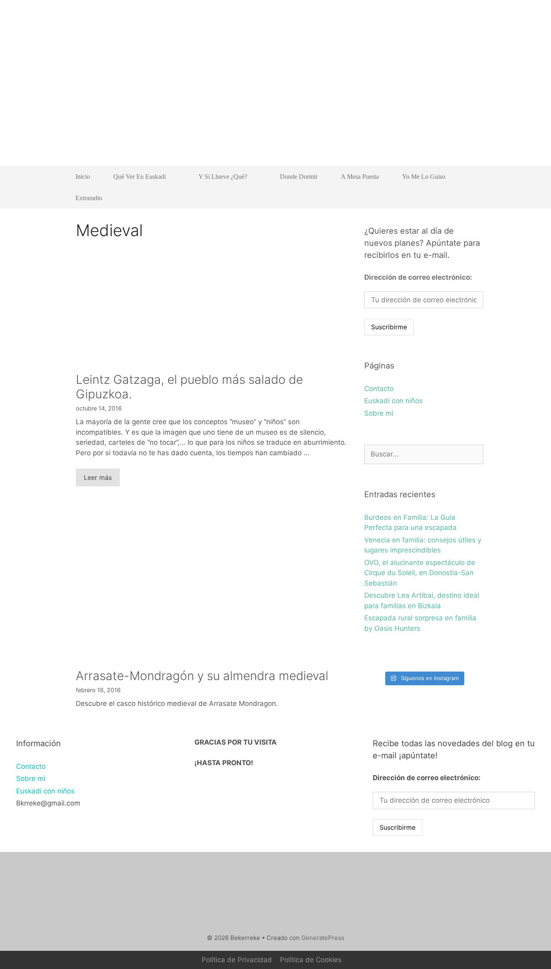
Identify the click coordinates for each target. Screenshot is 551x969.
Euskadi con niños (393, 401)
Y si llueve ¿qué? (222, 176)
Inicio (82, 176)
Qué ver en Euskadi (139, 176)
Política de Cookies (311, 960)
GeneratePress (322, 938)
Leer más (98, 477)
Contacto (379, 389)
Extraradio (88, 198)
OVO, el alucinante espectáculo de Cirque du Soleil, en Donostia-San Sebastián (419, 573)
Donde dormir (298, 176)
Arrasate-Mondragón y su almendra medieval (202, 675)
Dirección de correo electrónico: (418, 277)
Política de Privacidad (237, 960)
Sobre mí (378, 413)
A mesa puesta (360, 176)
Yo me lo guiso (423, 176)
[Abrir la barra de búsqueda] (471, 198)
